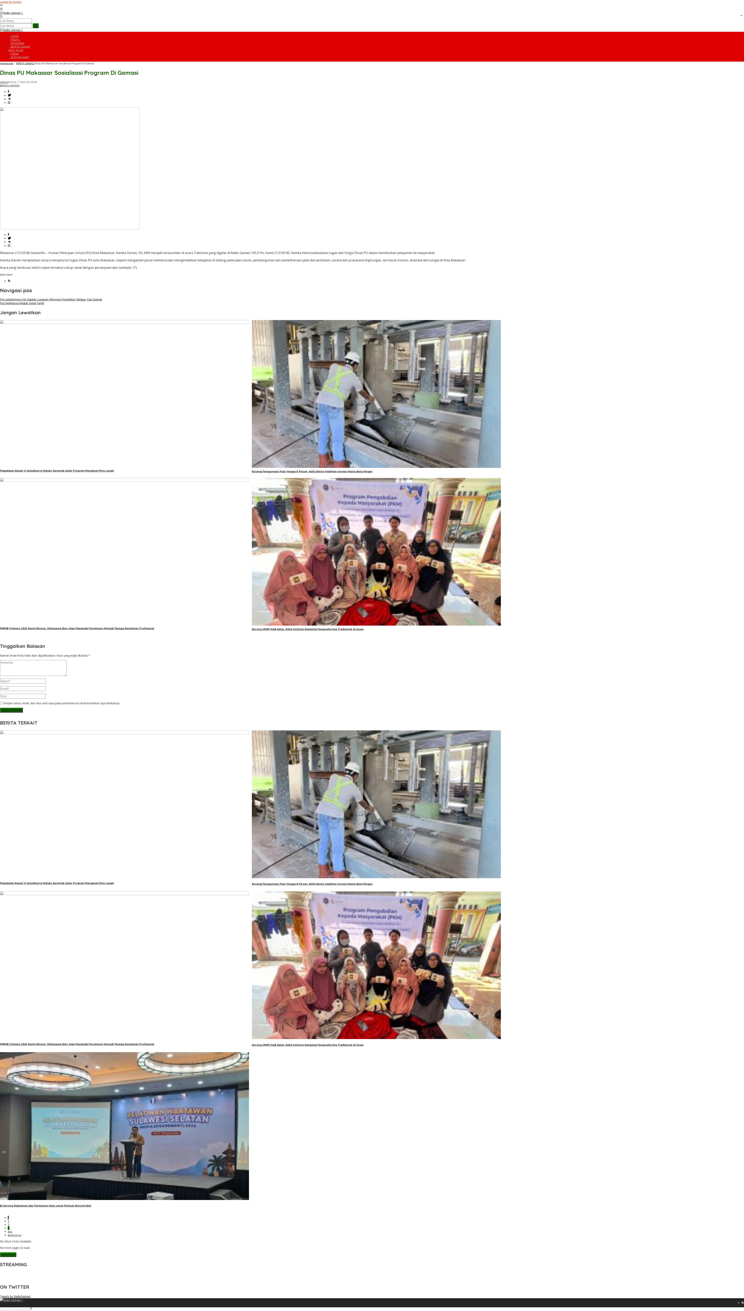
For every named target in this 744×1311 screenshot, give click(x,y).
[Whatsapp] (9, 103)
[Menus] (1, 5)
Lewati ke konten (11, 2)
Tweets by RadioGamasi (15, 1296)
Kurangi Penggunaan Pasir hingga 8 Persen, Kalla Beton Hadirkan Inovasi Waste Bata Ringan (312, 471)
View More (8, 1254)
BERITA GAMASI (9, 85)
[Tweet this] (9, 95)
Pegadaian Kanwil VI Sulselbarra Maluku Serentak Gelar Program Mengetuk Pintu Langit (57, 470)
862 (10, 1231)
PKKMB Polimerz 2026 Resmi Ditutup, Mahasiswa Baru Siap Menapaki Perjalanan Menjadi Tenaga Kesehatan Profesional (77, 628)
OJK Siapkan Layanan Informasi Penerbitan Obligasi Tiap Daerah (51, 299)
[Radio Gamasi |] (11, 13)
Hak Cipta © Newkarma (15, 1309)
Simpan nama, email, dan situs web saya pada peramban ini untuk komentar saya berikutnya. (61, 703)
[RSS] (9, 281)
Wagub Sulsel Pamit (22, 303)
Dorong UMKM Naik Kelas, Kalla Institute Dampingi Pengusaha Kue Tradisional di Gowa (307, 629)
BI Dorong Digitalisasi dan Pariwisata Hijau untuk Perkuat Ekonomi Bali (45, 1205)
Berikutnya (14, 1235)
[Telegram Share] (9, 99)
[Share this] (8, 92)
